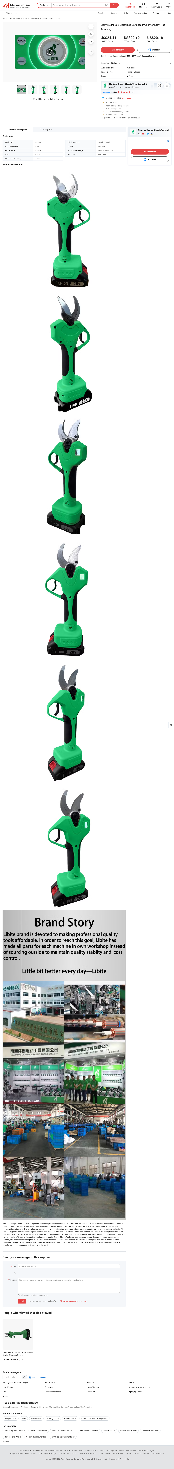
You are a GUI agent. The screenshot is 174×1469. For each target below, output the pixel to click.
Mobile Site (142, 1450)
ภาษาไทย (128, 1453)
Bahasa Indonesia (157, 1453)
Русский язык (64, 1453)
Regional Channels (117, 1450)
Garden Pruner (109, 1430)
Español (35, 1453)
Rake (24, 1418)
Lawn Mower (8, 1387)
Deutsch (82, 1453)
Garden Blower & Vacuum (139, 1387)
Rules (170, 13)
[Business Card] (168, 140)
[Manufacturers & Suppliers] (16, 5)
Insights (151, 1450)
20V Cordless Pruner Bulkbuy (63, 1437)
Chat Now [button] (156, 50)
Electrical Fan (50, 1382)
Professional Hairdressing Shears (94, 1418)
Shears (58, 18)
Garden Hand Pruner (13, 1437)
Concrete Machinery (53, 1391)
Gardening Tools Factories (15, 1430)
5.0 (140, 133)
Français (54, 1453)
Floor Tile (90, 1382)
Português (44, 1453)
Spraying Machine (136, 1391)
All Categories (11, 13)
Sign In (105, 117)
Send (22, 1301)
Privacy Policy (125, 1459)
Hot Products (24, 1450)
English (27, 1453)
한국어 (107, 1453)
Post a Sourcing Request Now (73, 1301)
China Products (37, 1450)
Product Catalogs (38, 1377)
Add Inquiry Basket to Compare (50, 99)
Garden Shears (70, 1418)
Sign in (168, 6)
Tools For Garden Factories (62, 1430)
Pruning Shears (53, 1418)
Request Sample (149, 56)
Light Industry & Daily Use (18, 18)
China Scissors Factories (88, 1430)
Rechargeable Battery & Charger (15, 1382)
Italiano (74, 1453)
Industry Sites (103, 1450)
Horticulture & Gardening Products (41, 18)
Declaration (113, 1459)
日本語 (115, 1453)
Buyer (113, 13)
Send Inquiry (118, 50)
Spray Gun (91, 1391)
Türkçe (137, 1453)
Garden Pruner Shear (150, 1430)
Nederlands (92, 1453)
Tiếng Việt (145, 1453)
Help (126, 13)
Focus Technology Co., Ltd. (70, 1459)
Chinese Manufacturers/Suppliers (56, 1450)
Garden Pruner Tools (128, 1430)
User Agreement (101, 1459)
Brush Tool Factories (39, 1430)
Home (5, 18)
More (5, 1396)
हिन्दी (121, 1453)
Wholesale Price (90, 1450)
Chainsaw (49, 1387)
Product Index (131, 1450)
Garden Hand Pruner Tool (36, 1437)
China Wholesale (76, 1450)
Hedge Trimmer (93, 1387)
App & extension (140, 13)
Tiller (4, 1391)
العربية (100, 1453)
